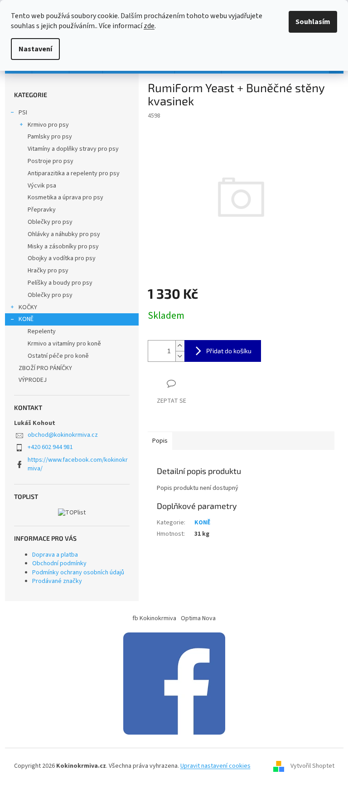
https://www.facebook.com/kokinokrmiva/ (78, 464)
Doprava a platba (55, 554)
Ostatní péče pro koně (58, 355)
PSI (23, 112)
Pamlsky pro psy (50, 136)
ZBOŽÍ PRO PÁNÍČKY (45, 368)
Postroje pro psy (50, 161)
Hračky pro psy (48, 270)
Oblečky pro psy (50, 222)
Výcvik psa (42, 185)
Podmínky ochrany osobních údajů (78, 572)
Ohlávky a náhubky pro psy (64, 234)
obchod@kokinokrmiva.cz (63, 434)
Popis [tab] (160, 440)
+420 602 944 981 (50, 447)
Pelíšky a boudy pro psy (60, 282)
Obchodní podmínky (59, 563)
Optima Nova (198, 618)
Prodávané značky (57, 581)
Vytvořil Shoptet (312, 766)
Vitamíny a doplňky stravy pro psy (73, 148)
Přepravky (42, 209)
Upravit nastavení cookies (215, 765)
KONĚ (26, 319)
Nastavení (35, 49)
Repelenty (42, 331)
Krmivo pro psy (48, 124)
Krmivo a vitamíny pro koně (64, 343)
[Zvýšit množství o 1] (179, 346)
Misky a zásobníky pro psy (63, 246)
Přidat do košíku (228, 351)
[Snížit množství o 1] (179, 356)
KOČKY (28, 307)
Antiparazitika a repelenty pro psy (74, 173)
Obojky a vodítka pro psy (62, 258)
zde (149, 26)
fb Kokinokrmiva (154, 618)
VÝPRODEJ (33, 380)
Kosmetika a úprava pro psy (65, 197)
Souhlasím (312, 22)
